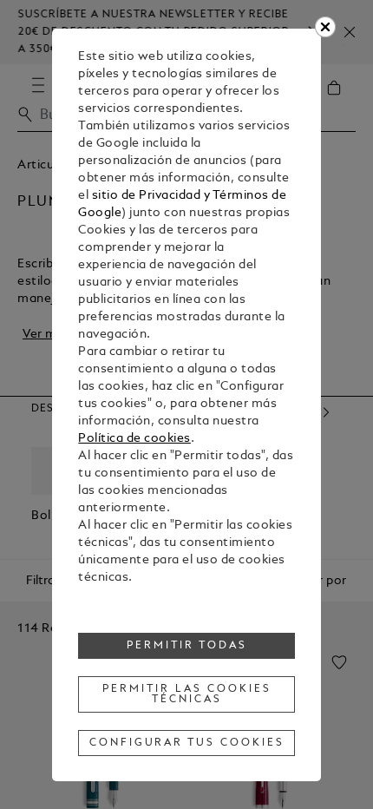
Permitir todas (187, 646)
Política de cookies (134, 438)
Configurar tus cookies (187, 743)
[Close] (325, 26)
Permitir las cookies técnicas (187, 694)
